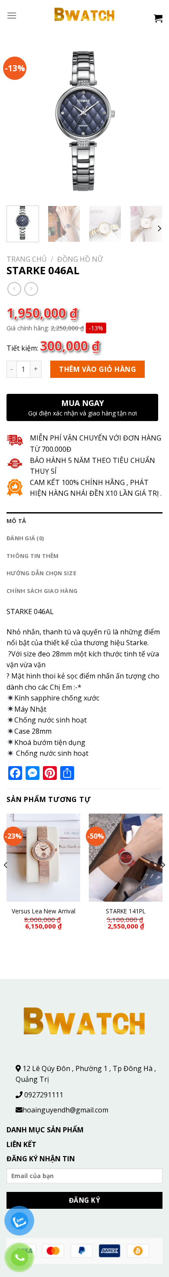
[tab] (84, 520)
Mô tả (16, 521)
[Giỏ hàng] (158, 18)
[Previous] (20, 121)
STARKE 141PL (126, 911)
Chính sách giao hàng (42, 591)
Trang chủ (26, 259)
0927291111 (43, 1095)
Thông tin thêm (32, 556)
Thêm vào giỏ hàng (97, 369)
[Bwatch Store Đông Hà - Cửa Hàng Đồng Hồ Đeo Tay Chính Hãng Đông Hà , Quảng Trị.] (84, 15)
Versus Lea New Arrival (43, 911)
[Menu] (11, 15)
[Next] (148, 121)
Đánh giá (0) (25, 538)
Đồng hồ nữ (80, 259)
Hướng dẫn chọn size (41, 573)
